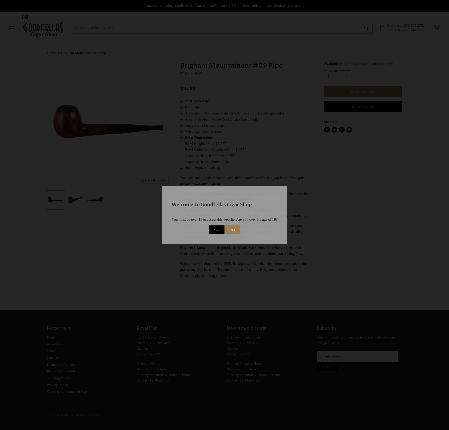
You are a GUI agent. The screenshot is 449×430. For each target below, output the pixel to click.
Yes (216, 230)
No (233, 230)
